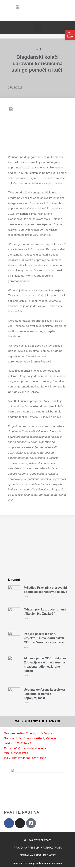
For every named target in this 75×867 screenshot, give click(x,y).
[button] (37, 27)
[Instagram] (20, 823)
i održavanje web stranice (36, 863)
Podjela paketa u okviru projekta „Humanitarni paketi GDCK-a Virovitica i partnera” (44, 638)
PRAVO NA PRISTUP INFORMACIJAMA (38, 847)
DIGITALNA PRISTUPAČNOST (37, 855)
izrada (16, 863)
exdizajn (57, 863)
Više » (27, 596)
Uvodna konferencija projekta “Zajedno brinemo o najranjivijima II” (44, 694)
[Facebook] (9, 823)
